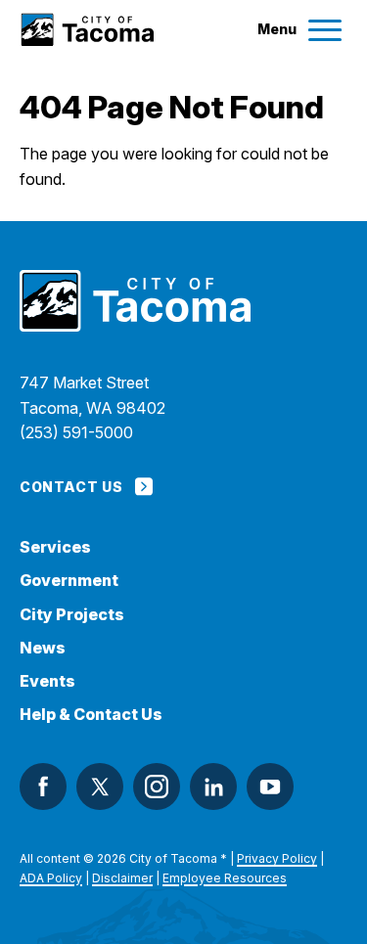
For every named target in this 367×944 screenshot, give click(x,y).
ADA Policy (51, 878)
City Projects (72, 615)
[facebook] (43, 786)
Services (55, 547)
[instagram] (156, 786)
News (43, 648)
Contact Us (71, 486)
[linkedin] (213, 786)
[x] (99, 786)
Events (47, 681)
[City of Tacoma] (87, 30)
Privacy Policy (277, 858)
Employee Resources (224, 878)
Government (69, 580)
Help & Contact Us (91, 714)
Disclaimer (122, 878)
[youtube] (270, 786)
